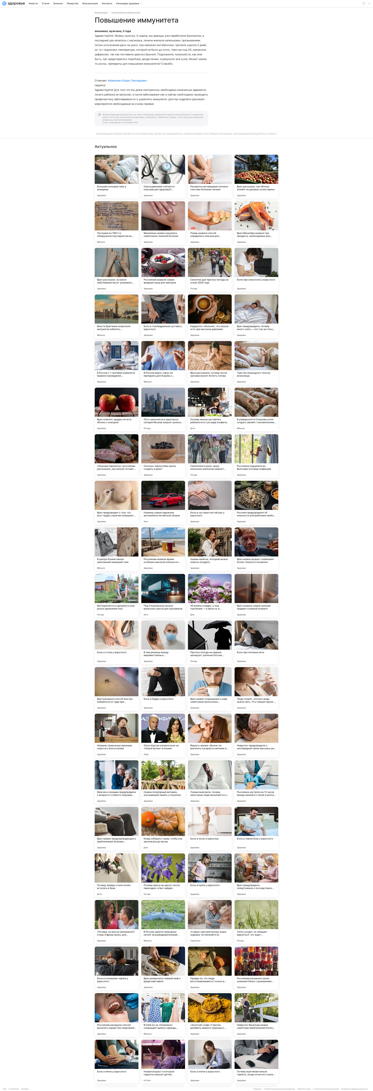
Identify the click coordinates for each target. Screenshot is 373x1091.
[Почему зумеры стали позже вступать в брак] (116, 875)
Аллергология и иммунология (126, 12)
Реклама (25, 1089)
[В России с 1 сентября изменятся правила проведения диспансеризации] (116, 363)
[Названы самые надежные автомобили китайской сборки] (163, 502)
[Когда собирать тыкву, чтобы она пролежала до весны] (163, 829)
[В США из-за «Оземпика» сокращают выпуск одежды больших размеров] (163, 1015)
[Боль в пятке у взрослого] (116, 1061)
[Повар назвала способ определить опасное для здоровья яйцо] (210, 223)
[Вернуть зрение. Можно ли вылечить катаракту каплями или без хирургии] (210, 735)
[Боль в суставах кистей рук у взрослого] (210, 502)
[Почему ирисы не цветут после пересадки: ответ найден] (163, 875)
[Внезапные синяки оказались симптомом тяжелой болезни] (163, 223)
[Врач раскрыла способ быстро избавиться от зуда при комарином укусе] (116, 689)
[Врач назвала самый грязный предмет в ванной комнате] (256, 596)
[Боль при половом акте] (256, 642)
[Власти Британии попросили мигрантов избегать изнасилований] (116, 316)
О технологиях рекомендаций (326, 1089)
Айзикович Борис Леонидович (127, 80)
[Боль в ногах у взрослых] (210, 829)
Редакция (257, 1089)
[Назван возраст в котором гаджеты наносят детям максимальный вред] (163, 1061)
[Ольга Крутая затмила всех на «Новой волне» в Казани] (163, 735)
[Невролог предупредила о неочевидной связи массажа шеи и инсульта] (256, 735)
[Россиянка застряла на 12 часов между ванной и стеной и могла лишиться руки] (256, 782)
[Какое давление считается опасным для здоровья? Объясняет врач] (163, 176)
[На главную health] (15, 3)
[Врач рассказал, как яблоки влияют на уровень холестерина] (256, 176)
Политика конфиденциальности (354, 1089)
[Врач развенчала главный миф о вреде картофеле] (163, 968)
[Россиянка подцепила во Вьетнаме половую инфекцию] (256, 456)
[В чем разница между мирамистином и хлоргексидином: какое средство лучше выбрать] (163, 642)
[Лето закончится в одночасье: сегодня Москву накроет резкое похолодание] (163, 409)
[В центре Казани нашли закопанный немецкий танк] (116, 549)
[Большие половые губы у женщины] (116, 176)
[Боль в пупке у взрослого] (210, 875)
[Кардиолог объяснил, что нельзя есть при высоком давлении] (210, 316)
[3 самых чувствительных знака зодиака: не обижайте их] (210, 922)
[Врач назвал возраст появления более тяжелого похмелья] (256, 549)
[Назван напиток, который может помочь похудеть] (210, 549)
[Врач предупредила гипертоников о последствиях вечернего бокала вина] (256, 875)
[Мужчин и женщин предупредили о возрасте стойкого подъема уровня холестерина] (116, 782)
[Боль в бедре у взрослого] (163, 689)
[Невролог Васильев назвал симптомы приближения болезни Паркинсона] (256, 1015)
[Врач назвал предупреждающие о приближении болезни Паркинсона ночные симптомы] (116, 829)
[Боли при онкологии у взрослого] (256, 270)
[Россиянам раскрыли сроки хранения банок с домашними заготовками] (256, 968)
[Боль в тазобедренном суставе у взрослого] (163, 316)
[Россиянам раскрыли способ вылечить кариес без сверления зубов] (116, 1015)
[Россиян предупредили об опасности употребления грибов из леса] (256, 502)
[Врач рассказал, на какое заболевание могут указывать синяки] (116, 270)
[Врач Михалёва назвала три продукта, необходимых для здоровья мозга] (256, 223)
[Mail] (4, 3)
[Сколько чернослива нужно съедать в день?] (163, 456)
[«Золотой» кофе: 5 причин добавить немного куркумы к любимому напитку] (210, 1015)
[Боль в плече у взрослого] (210, 1061)
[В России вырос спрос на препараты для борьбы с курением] (163, 363)
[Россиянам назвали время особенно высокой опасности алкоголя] (163, 549)
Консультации (101, 12)
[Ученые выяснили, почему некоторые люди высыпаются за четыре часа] (210, 782)
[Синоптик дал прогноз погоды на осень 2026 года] (210, 270)
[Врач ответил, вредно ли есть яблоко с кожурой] (116, 409)
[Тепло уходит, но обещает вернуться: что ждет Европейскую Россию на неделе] (256, 922)
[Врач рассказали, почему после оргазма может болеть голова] (210, 363)
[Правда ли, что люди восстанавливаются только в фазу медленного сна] (210, 968)
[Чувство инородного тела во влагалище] (256, 363)
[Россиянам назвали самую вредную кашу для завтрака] (163, 270)
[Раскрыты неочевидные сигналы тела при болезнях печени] (210, 176)
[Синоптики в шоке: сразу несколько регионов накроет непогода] (210, 456)
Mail (4, 1089)
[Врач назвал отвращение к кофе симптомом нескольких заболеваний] (210, 689)
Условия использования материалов (279, 1089)
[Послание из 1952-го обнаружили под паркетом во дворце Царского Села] (116, 223)
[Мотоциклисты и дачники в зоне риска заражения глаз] (116, 596)
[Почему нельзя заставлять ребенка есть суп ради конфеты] (210, 409)
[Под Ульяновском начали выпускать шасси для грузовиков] (163, 596)
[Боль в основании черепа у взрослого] (116, 968)
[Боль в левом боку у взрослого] (256, 829)
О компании (14, 1089)
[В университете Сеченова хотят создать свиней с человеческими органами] (256, 409)
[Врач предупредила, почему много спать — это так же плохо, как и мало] (256, 316)
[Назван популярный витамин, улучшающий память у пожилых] (163, 782)
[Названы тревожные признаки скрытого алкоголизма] (116, 735)
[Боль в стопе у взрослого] (116, 642)
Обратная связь (304, 1089)
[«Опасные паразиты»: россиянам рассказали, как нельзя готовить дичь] (116, 456)
